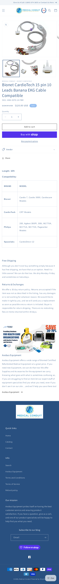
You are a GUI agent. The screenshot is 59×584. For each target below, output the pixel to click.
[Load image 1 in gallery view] (11, 68)
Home (8, 435)
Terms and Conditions (15, 477)
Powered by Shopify (38, 579)
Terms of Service (12, 484)
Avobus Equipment (10, 392)
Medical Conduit (25, 579)
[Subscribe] (45, 537)
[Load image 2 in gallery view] (29, 68)
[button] (3, 10)
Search (8, 465)
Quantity (5, 111)
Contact (8, 448)
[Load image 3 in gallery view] (47, 68)
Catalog (8, 442)
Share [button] (7, 158)
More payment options (29, 141)
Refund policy (11, 490)
